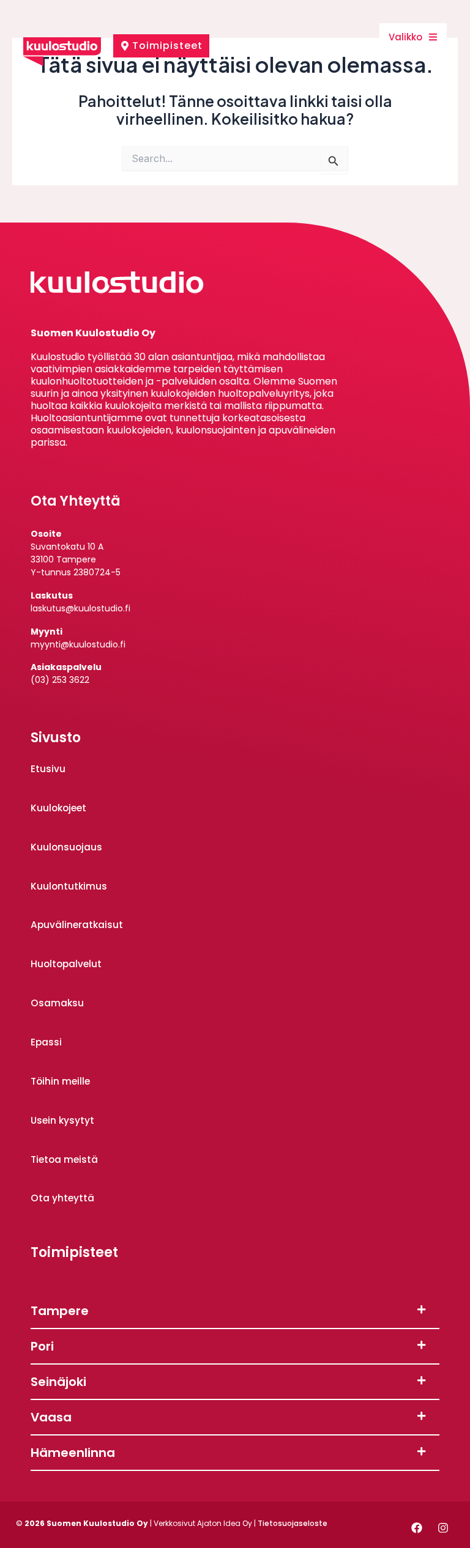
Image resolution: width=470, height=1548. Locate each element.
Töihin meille (60, 1081)
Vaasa (51, 1417)
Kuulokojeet (58, 808)
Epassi (46, 1042)
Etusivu (48, 768)
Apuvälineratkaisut (77, 924)
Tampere (60, 1310)
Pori (42, 1346)
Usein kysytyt (62, 1120)
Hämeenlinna (73, 1452)
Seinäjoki (58, 1381)
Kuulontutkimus (69, 886)
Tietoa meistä (64, 1159)
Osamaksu (57, 1003)
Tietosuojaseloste (292, 1523)
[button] (235, 1311)
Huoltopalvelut (66, 963)
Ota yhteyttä (62, 1198)
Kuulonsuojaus (66, 847)
